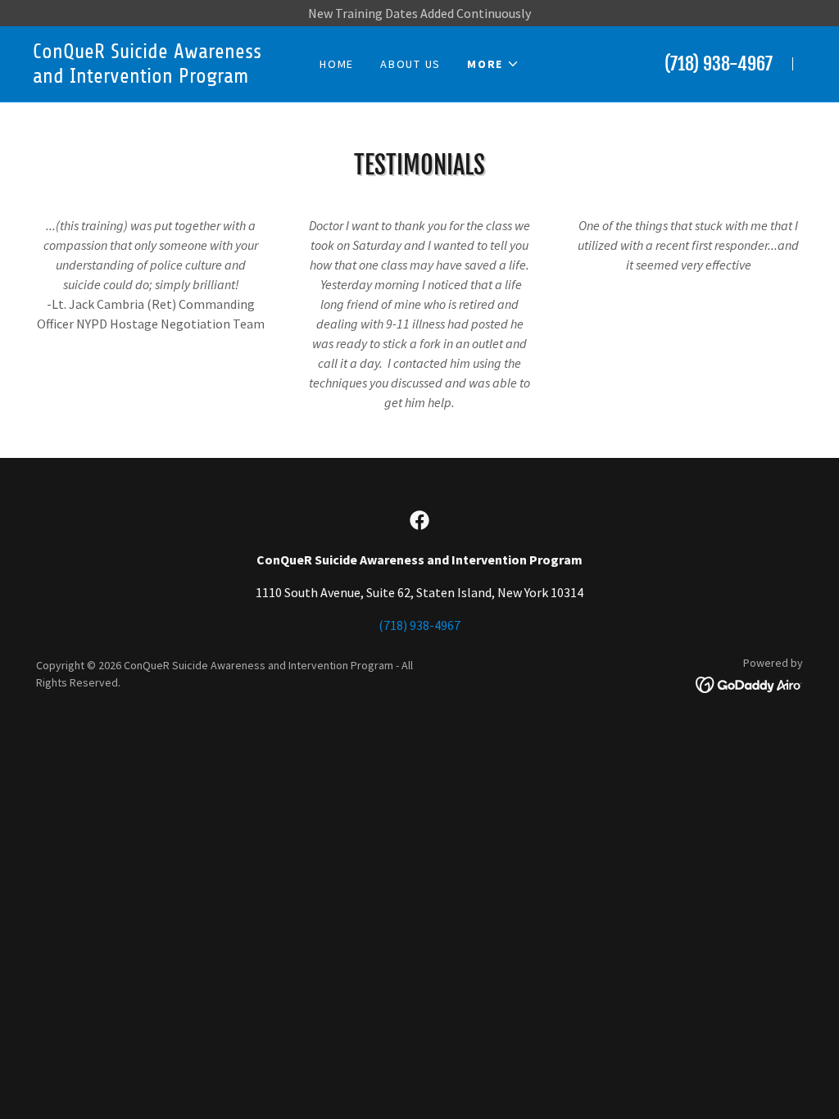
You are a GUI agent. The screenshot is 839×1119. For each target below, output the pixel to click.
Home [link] (337, 64)
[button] (493, 64)
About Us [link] (410, 64)
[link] (149, 78)
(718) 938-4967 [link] (718, 63)
